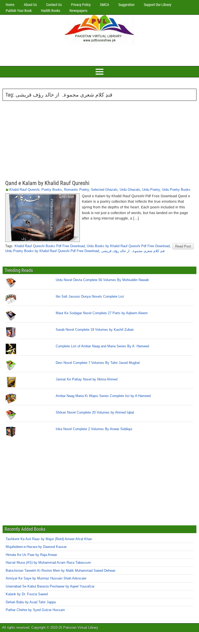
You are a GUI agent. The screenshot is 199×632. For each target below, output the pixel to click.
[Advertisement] (99, 54)
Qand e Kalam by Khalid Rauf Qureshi (47, 183)
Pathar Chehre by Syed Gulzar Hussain (35, 610)
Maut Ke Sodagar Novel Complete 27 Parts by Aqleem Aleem (102, 313)
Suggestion (126, 5)
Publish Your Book (19, 11)
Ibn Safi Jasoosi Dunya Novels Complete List (90, 296)
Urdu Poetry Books (176, 190)
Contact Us (54, 5)
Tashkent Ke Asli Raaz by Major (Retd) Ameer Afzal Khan (49, 539)
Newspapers (78, 11)
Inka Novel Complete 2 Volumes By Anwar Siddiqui (94, 429)
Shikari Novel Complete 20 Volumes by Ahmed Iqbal (95, 412)
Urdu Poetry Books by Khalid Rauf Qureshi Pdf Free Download (52, 251)
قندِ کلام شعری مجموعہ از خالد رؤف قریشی (133, 251)
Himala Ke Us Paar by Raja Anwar (31, 555)
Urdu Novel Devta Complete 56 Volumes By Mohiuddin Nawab (102, 280)
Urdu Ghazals (130, 190)
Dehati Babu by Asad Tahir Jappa (31, 602)
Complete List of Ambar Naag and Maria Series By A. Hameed (102, 346)
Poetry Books (51, 190)
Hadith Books (50, 11)
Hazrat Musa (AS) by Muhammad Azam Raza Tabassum (48, 562)
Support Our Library (157, 5)
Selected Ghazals (104, 190)
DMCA (104, 5)
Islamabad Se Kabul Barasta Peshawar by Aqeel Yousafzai (50, 586)
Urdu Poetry (151, 190)
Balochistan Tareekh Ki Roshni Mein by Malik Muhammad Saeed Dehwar (60, 570)
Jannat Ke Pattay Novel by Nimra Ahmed (86, 379)
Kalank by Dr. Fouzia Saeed (27, 594)
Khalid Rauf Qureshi (24, 190)
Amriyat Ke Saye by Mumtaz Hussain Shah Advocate (46, 578)
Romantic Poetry (76, 190)
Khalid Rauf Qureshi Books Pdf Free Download (50, 246)
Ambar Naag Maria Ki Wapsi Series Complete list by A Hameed (103, 396)
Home (10, 5)
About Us (30, 5)
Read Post (183, 246)
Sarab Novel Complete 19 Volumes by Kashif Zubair (95, 330)
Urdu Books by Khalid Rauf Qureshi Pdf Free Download (128, 246)
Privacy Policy (81, 5)
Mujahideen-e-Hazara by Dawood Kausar (36, 547)
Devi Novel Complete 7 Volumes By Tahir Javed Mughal (98, 363)
